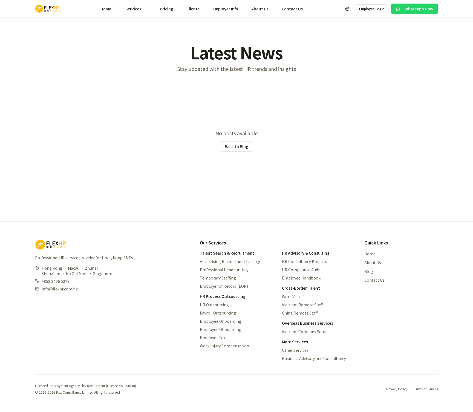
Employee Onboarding (220, 321)
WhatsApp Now (419, 8)
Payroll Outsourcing (218, 313)
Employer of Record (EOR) (224, 286)
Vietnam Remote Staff (302, 304)
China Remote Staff (300, 313)
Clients (193, 8)
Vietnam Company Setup (305, 331)
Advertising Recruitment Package (230, 261)
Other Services (295, 350)
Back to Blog (236, 146)
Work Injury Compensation (224, 345)
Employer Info (225, 8)
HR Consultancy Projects (304, 261)
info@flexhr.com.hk (60, 289)
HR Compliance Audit (301, 269)
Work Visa (291, 296)
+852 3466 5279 (56, 281)
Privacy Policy (396, 389)
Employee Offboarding (220, 329)
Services (133, 8)
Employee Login (371, 8)
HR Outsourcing (214, 304)
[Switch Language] (347, 9)
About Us (260, 8)
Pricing (166, 8)
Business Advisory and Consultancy (314, 358)
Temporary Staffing (218, 278)
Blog (368, 271)
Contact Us (292, 8)
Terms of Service (426, 389)
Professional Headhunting (224, 269)
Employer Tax (212, 337)
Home (105, 8)
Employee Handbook (301, 278)
